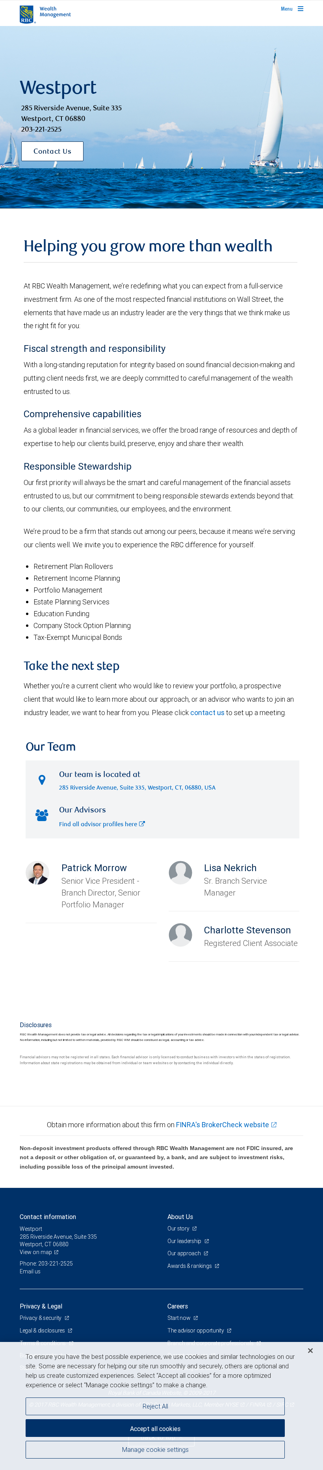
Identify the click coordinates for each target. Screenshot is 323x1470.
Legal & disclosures (43, 1330)
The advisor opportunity (196, 1330)
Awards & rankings (190, 1265)
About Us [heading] (180, 1217)
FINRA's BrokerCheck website (222, 1124)
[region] (161, 1406)
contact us (207, 712)
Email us (30, 1271)
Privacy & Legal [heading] (41, 1306)
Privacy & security (41, 1317)
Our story (178, 1228)
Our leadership (184, 1241)
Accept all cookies (155, 1429)
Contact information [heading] (48, 1217)
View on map (36, 1252)
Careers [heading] (177, 1306)
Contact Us (52, 152)
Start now (179, 1317)
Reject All (155, 1406)
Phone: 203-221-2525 (46, 1263)
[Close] (310, 1350)
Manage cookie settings (155, 1449)
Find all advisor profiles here (98, 825)
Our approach (184, 1253)
